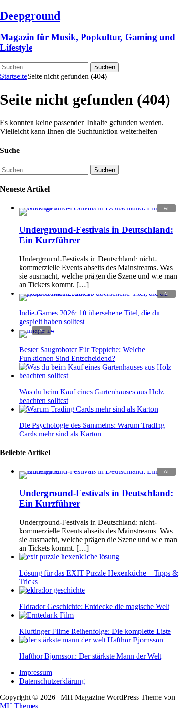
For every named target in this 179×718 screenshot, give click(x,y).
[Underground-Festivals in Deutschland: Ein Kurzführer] (99, 208)
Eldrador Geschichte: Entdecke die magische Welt (94, 606)
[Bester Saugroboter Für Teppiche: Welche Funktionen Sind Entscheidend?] (36, 330)
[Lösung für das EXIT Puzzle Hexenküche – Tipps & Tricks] (69, 557)
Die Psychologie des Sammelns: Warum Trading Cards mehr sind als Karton (92, 429)
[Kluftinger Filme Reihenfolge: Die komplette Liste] (46, 615)
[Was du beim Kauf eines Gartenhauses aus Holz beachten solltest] (99, 375)
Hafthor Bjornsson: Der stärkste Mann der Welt (90, 656)
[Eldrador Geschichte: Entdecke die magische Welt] (52, 590)
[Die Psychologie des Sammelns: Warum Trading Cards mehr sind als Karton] (88, 409)
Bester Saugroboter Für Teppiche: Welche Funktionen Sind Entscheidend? (82, 354)
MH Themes (19, 706)
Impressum (35, 672)
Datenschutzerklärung (52, 681)
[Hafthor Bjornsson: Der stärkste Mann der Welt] (91, 640)
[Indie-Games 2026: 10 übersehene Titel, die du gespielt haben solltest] (99, 293)
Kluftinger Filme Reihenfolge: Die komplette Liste (95, 631)
